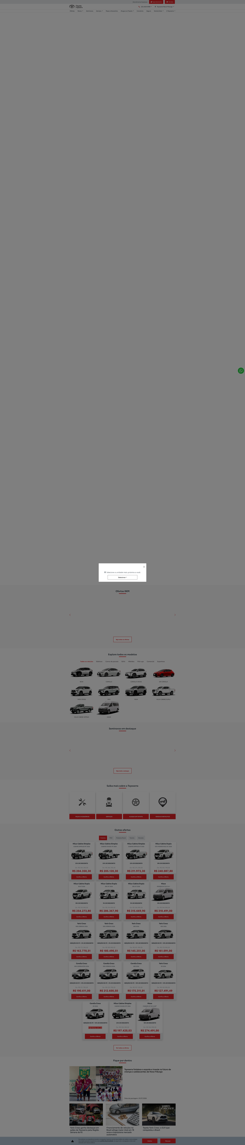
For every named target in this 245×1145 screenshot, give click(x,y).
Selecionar (122, 577)
